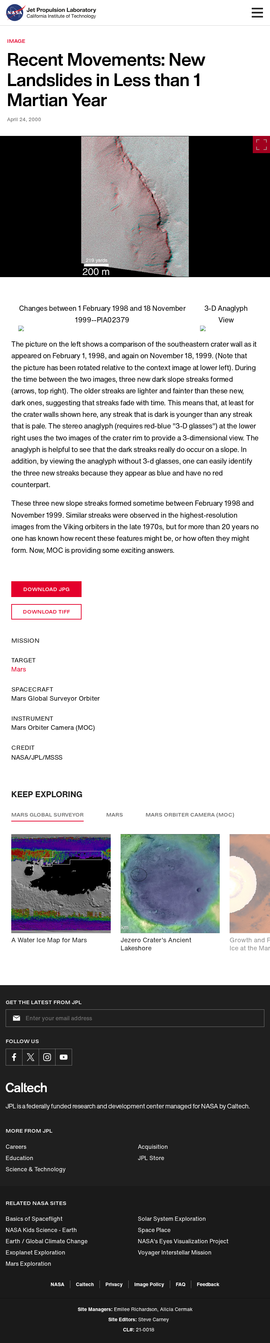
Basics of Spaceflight (34, 1218)
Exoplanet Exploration (35, 1252)
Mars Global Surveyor (47, 814)
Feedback (208, 1284)
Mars (18, 669)
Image (16, 41)
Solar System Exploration (172, 1218)
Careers (16, 1146)
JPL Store (151, 1158)
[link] (135, 206)
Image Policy (149, 1284)
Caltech (85, 1284)
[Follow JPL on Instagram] (47, 1057)
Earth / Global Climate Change (47, 1241)
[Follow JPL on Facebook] (14, 1057)
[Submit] (15, 1018)
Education (19, 1158)
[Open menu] (257, 12)
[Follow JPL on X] (30, 1057)
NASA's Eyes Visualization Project (183, 1241)
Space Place (154, 1230)
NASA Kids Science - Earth (41, 1230)
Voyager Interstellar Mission (175, 1252)
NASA (57, 1284)
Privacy (114, 1284)
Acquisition (153, 1146)
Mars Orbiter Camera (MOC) (190, 814)
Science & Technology (36, 1169)
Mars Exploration (28, 1263)
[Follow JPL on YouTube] (63, 1057)
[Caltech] (26, 1087)
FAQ (180, 1284)
